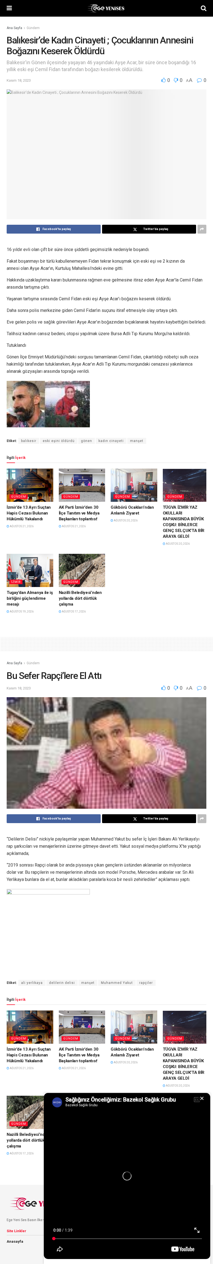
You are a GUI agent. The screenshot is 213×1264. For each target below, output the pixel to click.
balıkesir (28, 441)
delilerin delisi (62, 983)
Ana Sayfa (14, 28)
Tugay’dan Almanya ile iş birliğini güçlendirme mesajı (30, 598)
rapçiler (146, 983)
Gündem (33, 28)
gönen (86, 441)
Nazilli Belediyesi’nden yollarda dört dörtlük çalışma (80, 598)
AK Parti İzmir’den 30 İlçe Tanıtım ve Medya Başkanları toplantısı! (79, 513)
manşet (136, 441)
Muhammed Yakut (117, 983)
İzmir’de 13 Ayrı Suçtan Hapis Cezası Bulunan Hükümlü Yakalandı (29, 513)
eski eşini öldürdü (59, 441)
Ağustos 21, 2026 (21, 526)
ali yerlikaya (32, 983)
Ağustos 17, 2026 (73, 611)
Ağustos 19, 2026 (21, 611)
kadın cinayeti (111, 441)
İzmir (16, 582)
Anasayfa (15, 1241)
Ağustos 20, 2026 (125, 520)
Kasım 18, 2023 (19, 80)
